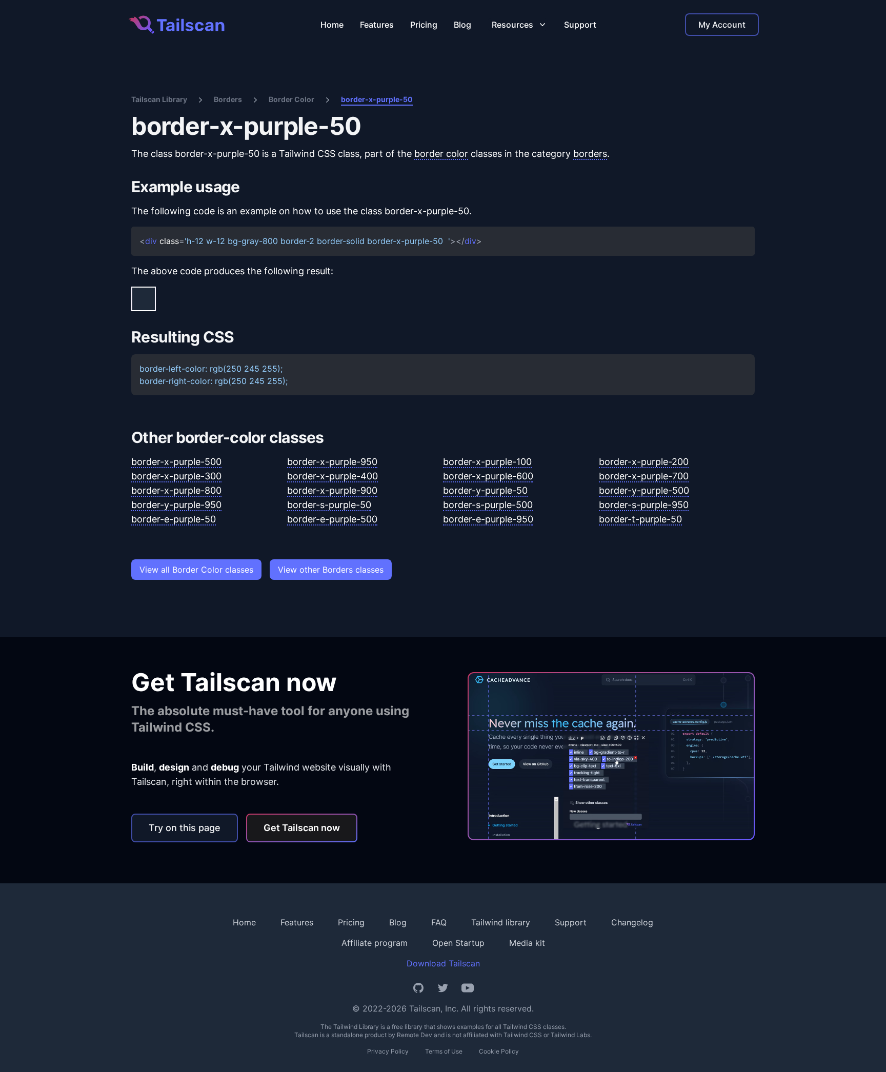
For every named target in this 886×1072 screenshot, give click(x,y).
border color (441, 153)
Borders (228, 99)
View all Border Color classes (196, 569)
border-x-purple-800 (176, 490)
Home (332, 24)
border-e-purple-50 (173, 519)
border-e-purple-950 (488, 519)
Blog (462, 24)
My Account (722, 24)
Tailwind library (500, 922)
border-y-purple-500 (644, 490)
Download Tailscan (443, 963)
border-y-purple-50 (485, 490)
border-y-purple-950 (176, 504)
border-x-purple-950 (332, 461)
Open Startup (458, 943)
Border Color (291, 99)
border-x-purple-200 (644, 461)
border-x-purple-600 (488, 476)
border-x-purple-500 (176, 461)
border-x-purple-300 (176, 476)
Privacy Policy (388, 1051)
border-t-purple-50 (640, 519)
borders (590, 153)
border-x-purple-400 (332, 476)
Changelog (632, 922)
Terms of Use (443, 1051)
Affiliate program (374, 943)
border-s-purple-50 (329, 504)
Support (580, 24)
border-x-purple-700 (644, 476)
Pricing (423, 24)
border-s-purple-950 (644, 504)
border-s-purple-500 (488, 504)
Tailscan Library (159, 99)
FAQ (439, 922)
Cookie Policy (499, 1051)
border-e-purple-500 (332, 519)
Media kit (527, 943)
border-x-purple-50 (377, 99)
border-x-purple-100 (487, 461)
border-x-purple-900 (332, 490)
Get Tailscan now (302, 827)
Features (377, 24)
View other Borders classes (331, 569)
